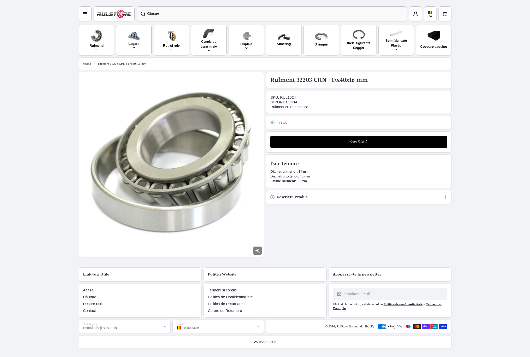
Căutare (89, 297)
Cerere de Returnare (225, 311)
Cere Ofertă (358, 142)
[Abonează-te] (441, 294)
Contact (89, 311)
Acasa (88, 290)
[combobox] (272, 13)
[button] (445, 14)
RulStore (342, 326)
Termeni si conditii (222, 290)
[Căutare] (141, 13)
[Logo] (114, 13)
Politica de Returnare (225, 304)
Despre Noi (92, 304)
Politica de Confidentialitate (230, 297)
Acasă (87, 63)
